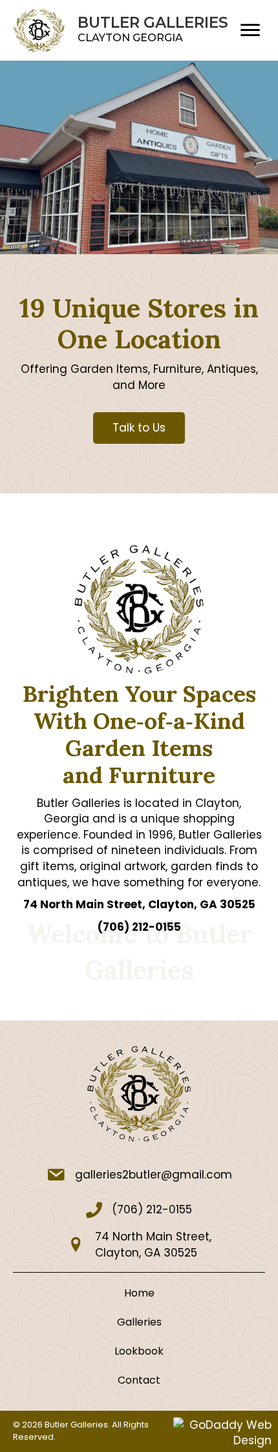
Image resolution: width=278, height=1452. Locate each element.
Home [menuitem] (139, 1293)
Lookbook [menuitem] (139, 1351)
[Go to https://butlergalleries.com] (121, 30)
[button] (139, 428)
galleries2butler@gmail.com (153, 1174)
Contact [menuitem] (139, 1380)
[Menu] (250, 30)
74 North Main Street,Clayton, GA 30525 (153, 1244)
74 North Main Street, (139, 904)
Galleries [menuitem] (139, 1322)
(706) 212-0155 (139, 927)
